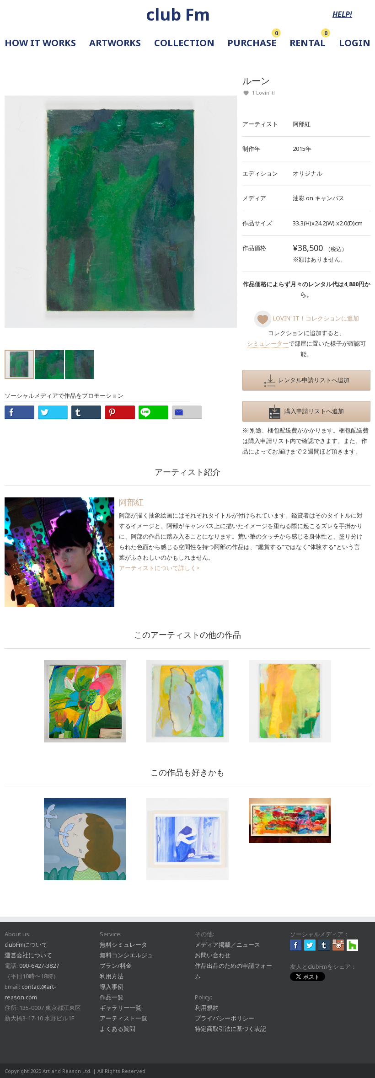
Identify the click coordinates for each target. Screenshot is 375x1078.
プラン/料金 (116, 965)
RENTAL (307, 42)
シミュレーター (268, 343)
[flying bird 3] (85, 839)
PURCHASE (251, 42)
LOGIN (354, 42)
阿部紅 (302, 124)
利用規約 (207, 1007)
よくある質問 (117, 1029)
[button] (228, 211)
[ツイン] (187, 701)
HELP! (342, 14)
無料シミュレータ (123, 944)
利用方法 (111, 976)
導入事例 (111, 986)
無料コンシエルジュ (126, 955)
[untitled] (187, 839)
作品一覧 (111, 997)
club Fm (178, 14)
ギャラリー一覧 (120, 1007)
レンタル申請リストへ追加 (312, 380)
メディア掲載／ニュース (227, 944)
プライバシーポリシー (224, 1018)
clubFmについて (26, 944)
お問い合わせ (212, 955)
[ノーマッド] (85, 701)
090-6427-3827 (39, 965)
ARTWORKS (115, 42)
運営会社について (28, 955)
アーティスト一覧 (123, 1018)
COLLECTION (184, 42)
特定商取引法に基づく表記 (230, 1029)
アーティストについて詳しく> (159, 568)
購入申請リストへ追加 (312, 411)
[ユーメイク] (290, 701)
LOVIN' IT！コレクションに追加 (315, 318)
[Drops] (290, 820)
